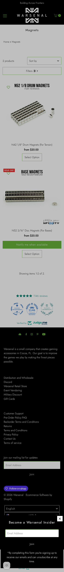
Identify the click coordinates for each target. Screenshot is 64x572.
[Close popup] (60, 518)
